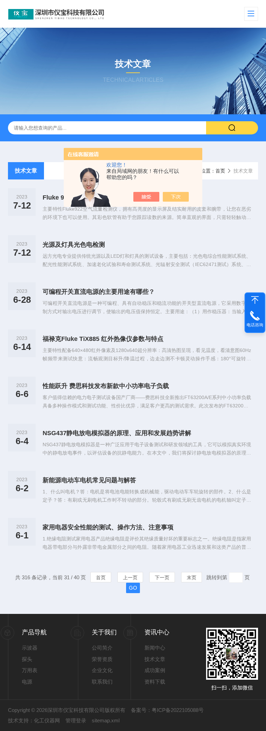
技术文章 (26, 171)
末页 (191, 577)
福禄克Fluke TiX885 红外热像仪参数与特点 (103, 338)
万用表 (29, 670)
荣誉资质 (102, 659)
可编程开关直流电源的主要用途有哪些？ (99, 291)
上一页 (130, 577)
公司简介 (102, 648)
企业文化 (102, 670)
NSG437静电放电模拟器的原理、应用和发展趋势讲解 (117, 433)
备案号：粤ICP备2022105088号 (167, 710)
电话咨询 (255, 325)
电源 (27, 682)
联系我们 (102, 682)
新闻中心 (154, 648)
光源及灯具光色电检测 (74, 244)
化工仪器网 (47, 720)
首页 (220, 171)
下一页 (162, 577)
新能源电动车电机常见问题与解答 (89, 480)
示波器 (29, 648)
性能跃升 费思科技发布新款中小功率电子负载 (106, 385)
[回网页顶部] (255, 300)
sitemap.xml (105, 720)
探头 (27, 659)
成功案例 (154, 670)
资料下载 (154, 682)
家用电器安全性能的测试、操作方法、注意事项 (108, 527)
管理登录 (75, 720)
